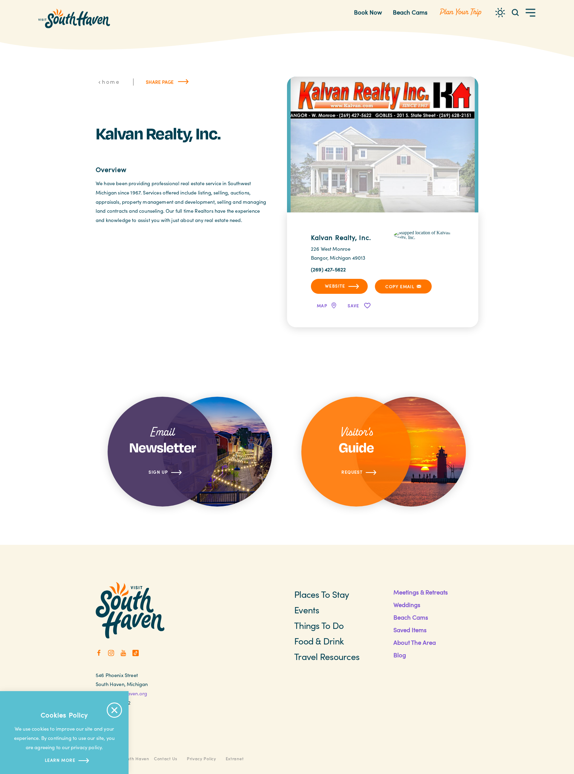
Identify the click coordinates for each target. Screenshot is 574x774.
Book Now (368, 12)
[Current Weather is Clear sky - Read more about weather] (500, 12)
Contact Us (165, 758)
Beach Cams (410, 12)
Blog (399, 655)
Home (111, 81)
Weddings (406, 604)
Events (306, 610)
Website (335, 286)
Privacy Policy (201, 758)
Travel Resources (326, 656)
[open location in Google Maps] (424, 234)
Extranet (235, 758)
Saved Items (410, 630)
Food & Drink (319, 641)
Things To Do (319, 625)
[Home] (74, 18)
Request (352, 472)
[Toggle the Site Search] (515, 12)
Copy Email (399, 286)
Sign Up (158, 472)
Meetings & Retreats (420, 592)
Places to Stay (321, 594)
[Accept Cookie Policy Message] (114, 710)
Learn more (60, 760)
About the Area (414, 642)
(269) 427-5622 (328, 269)
